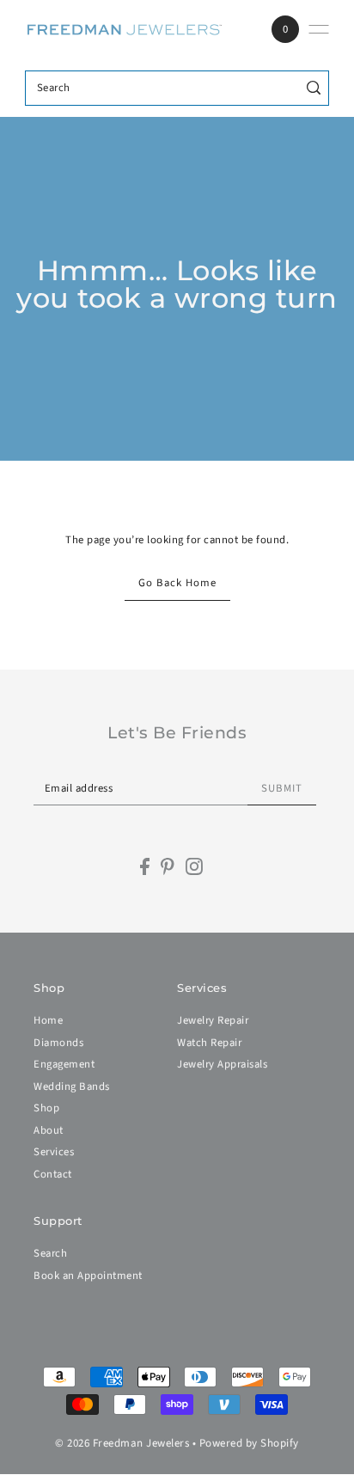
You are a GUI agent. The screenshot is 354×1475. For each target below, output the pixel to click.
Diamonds (58, 1042)
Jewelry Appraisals (222, 1064)
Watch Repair (209, 1042)
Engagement (64, 1064)
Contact (53, 1174)
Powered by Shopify (249, 1443)
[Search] (313, 88)
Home (48, 1020)
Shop (46, 1108)
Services (54, 1152)
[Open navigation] (318, 29)
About (49, 1130)
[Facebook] (145, 866)
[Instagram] (194, 866)
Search (50, 1253)
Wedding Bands (72, 1086)
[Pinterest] (167, 866)
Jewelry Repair (212, 1020)
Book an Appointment (88, 1275)
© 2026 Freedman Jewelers (122, 1443)
